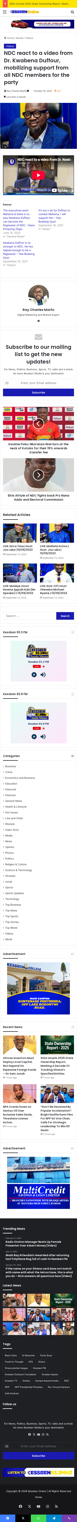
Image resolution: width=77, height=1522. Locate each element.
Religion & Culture (16, 864)
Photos (9, 852)
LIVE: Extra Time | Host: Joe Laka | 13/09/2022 (18, 548)
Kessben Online (37, 1491)
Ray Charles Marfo (16, 90)
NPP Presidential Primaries (29, 1387)
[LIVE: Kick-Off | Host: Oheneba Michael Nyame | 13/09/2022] (57, 573)
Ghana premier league (16, 1368)
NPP (7, 1387)
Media (19, 37)
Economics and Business (20, 777)
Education (11, 783)
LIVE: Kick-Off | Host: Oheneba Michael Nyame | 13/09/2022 (53, 589)
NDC (66, 1380)
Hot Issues (11, 812)
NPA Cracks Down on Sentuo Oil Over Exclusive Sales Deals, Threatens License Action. (18, 1114)
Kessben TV (11, 1380)
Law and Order (14, 818)
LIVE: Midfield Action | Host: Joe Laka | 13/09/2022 (54, 549)
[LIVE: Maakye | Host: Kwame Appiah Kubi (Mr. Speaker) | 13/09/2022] (20, 573)
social (8, 881)
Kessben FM (39, 1368)
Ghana (41, 1361)
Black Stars (11, 1355)
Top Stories (12, 922)
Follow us (9, 1404)
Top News (11, 910)
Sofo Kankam (12, 1393)
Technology (12, 898)
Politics (9, 858)
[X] (34, 1434)
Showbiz (10, 875)
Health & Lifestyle (16, 806)
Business (10, 766)
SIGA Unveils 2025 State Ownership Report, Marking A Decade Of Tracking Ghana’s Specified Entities (57, 1066)
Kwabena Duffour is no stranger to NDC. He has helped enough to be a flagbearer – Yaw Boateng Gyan (19, 250)
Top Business (13, 904)
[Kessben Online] (24, 11)
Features (10, 795)
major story (12, 829)
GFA (31, 1361)
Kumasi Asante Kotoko (47, 1380)
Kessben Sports (50, 1374)
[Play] (34, 675)
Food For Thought (14, 1361)
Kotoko (26, 1380)
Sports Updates (14, 893)
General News (13, 800)
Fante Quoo (46, 1355)
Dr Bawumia (28, 1355)
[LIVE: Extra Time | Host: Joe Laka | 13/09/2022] (20, 533)
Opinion (9, 847)
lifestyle (10, 823)
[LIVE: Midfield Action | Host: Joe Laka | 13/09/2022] (57, 533)
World (8, 939)
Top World (11, 927)
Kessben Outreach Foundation (20, 1374)
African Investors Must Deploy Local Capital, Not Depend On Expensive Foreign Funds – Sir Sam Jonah (19, 1066)
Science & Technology (18, 870)
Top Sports (11, 916)
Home (10, 37)
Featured (10, 789)
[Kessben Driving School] (38, 23)
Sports (9, 887)
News (8, 841)
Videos (29, 37)
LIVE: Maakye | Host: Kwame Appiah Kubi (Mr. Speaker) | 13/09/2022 (19, 589)
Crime (8, 772)
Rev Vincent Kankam (59, 1387)
